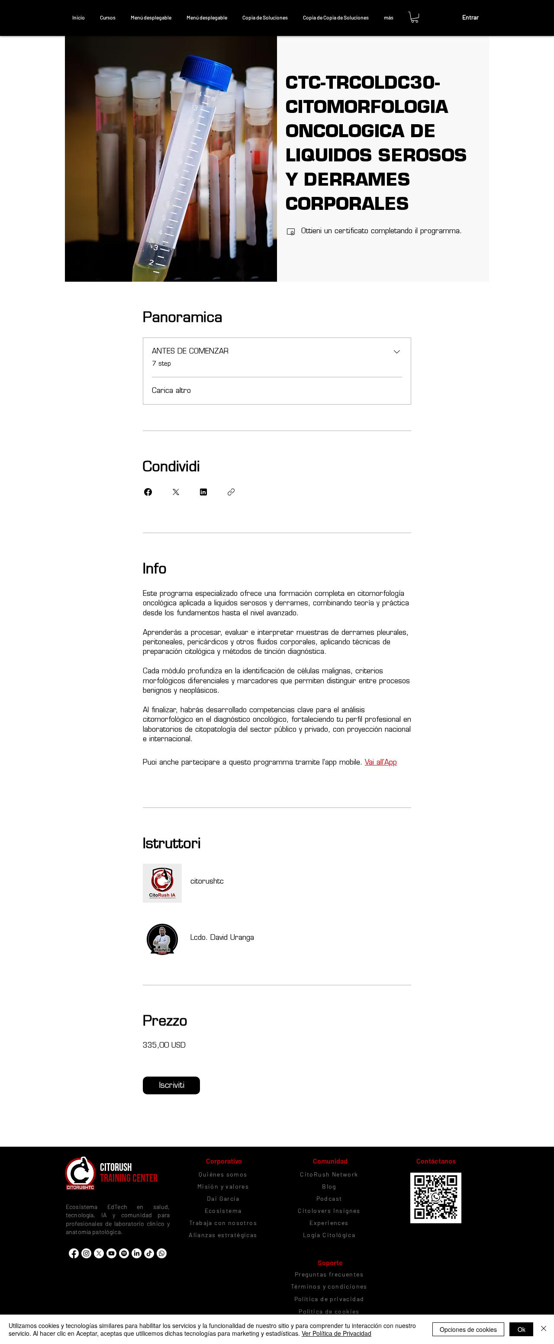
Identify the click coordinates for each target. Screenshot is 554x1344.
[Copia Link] (231, 492)
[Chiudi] (543, 1329)
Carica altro (171, 390)
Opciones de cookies (468, 1329)
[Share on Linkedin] (203, 492)
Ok (521, 1329)
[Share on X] (176, 492)
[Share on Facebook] (148, 492)
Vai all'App (381, 762)
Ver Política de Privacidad (336, 1333)
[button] (107, 17)
